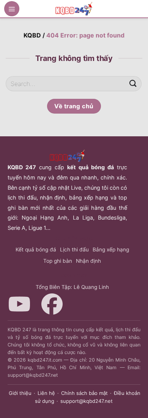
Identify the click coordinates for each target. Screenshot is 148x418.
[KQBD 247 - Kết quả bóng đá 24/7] (74, 9)
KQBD (32, 35)
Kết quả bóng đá (36, 249)
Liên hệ (46, 393)
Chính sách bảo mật (84, 393)
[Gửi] (133, 83)
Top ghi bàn (57, 261)
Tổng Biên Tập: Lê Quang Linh (72, 287)
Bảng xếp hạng (111, 249)
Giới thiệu (20, 393)
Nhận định (88, 261)
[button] (11, 8)
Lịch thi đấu (74, 249)
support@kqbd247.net (86, 401)
